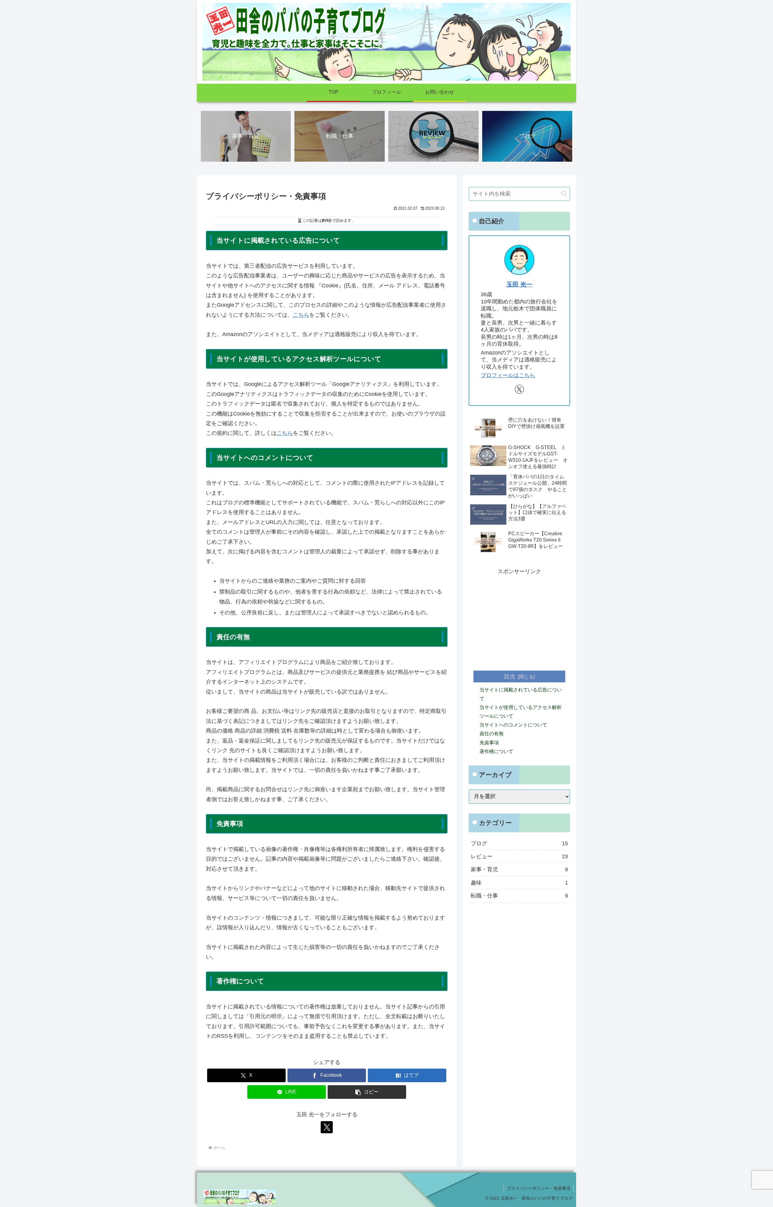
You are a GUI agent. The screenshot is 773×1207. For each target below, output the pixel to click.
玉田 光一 (519, 284)
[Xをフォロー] (327, 1127)
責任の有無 (492, 733)
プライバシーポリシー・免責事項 (538, 1188)
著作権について (496, 751)
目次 (509, 676)
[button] (367, 1092)
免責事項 (489, 742)
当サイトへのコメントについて (513, 725)
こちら (301, 315)
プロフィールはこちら (508, 375)
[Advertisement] (519, 618)
